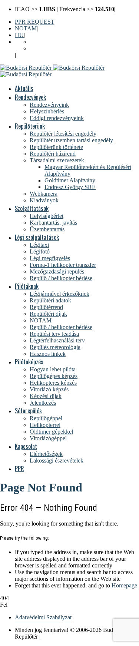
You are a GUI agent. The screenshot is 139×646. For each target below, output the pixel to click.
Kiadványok (44, 200)
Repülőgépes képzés (53, 376)
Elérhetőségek (46, 454)
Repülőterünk (30, 126)
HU (19, 35)
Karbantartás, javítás (53, 222)
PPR (19, 468)
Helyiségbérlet (46, 216)
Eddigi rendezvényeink (57, 118)
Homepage (124, 585)
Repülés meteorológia (55, 347)
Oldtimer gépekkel (51, 431)
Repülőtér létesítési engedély (63, 133)
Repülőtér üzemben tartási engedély (71, 140)
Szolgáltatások (32, 208)
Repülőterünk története (56, 147)
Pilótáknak (27, 286)
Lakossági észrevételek (56, 460)
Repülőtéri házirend (53, 153)
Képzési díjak (46, 396)
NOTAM (26, 28)
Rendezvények (30, 97)
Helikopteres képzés (53, 383)
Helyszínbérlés (47, 111)
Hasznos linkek (48, 354)
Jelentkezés (43, 403)
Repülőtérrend (46, 307)
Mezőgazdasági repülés (57, 271)
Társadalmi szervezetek (57, 160)
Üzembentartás (47, 229)
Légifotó (40, 251)
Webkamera (43, 194)
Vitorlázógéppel (48, 438)
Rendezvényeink (49, 105)
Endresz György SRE (70, 187)
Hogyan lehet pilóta (53, 369)
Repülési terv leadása (54, 334)
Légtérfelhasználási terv (57, 340)
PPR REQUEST (34, 22)
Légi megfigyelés (50, 258)
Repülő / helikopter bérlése (61, 278)
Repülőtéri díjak (48, 314)
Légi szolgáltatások (37, 237)
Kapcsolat (26, 446)
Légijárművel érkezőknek (59, 294)
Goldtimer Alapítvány (69, 180)
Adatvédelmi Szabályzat (43, 617)
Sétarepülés (28, 410)
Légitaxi (39, 245)
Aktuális (24, 88)
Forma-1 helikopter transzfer (63, 265)
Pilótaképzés (29, 361)
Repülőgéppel (46, 418)
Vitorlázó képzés (49, 389)
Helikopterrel (45, 425)
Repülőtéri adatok (50, 300)
